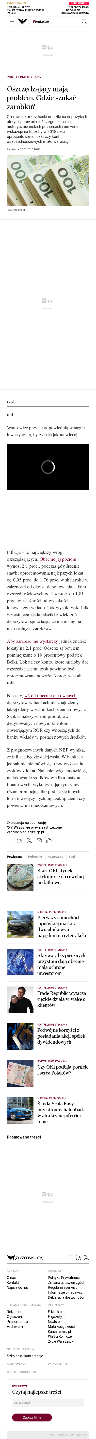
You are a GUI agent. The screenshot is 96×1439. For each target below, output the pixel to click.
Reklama (14, 1312)
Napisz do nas (18, 1287)
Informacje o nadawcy (65, 1292)
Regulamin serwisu (63, 1287)
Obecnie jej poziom (58, 559)
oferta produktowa (22, 1372)
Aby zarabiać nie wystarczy (32, 641)
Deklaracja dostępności (66, 1297)
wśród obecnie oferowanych (50, 695)
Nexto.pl (54, 1322)
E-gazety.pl (56, 1317)
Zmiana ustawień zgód (66, 1283)
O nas (11, 1278)
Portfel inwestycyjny (24, 77)
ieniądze (41, 21)
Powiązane (15, 857)
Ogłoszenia (16, 1317)
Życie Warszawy (60, 1341)
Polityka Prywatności (64, 1278)
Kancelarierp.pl (59, 1331)
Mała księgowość (61, 1327)
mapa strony (16, 1364)
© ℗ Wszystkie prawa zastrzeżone (34, 827)
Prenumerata (17, 1322)
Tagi (72, 857)
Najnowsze (55, 857)
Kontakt (13, 1283)
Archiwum (15, 1327)
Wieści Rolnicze (60, 1336)
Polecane (35, 857)
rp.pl (10, 402)
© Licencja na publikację (26, 823)
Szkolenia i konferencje (25, 1356)
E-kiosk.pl (55, 1312)
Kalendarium (57, 1364)
